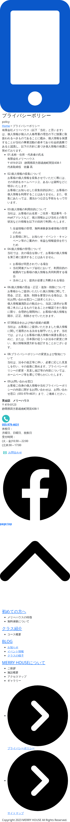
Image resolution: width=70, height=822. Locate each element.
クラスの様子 (15, 655)
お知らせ (12, 647)
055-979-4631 (10, 424)
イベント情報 (15, 651)
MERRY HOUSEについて (23, 662)
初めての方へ (14, 611)
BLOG (7, 641)
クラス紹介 (12, 628)
